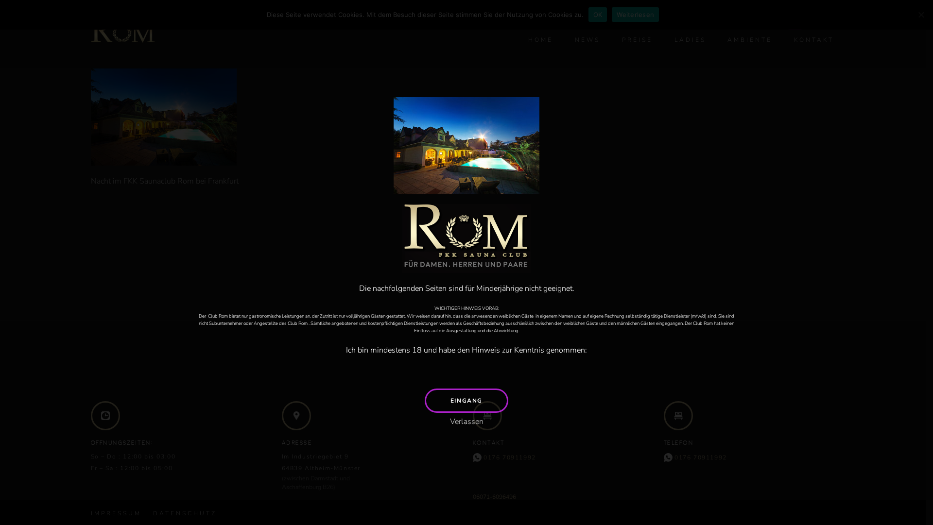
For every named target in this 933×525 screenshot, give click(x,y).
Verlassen (467, 421)
